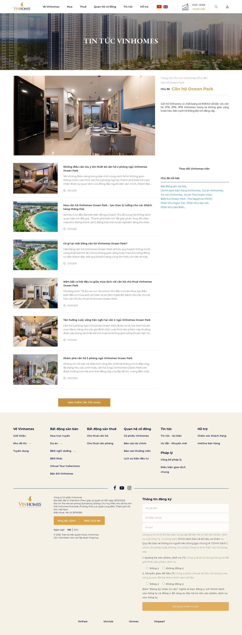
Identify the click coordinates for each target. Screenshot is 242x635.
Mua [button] (69, 6)
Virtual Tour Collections (65, 465)
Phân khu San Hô (197, 202)
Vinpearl (159, 621)
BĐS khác (56, 458)
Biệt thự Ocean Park (173, 198)
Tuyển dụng (21, 450)
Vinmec (134, 621)
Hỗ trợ (144, 6)
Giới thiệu (19, 435)
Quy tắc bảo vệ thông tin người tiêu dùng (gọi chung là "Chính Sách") (185, 543)
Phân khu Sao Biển (172, 207)
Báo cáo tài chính (135, 443)
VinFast (83, 621)
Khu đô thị (20, 443)
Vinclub (108, 621)
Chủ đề (165, 88)
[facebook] (114, 488)
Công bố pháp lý (171, 459)
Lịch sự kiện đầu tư (136, 458)
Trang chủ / (168, 77)
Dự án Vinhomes (212, 190)
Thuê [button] (83, 6)
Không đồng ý (174, 568)
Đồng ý (154, 568)
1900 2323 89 (92, 520)
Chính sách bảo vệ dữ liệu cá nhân (199, 538)
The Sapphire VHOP (199, 198)
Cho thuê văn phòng (100, 443)
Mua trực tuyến (60, 435)
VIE (69, 529)
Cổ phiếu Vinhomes (136, 435)
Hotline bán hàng (209, 443)
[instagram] (129, 488)
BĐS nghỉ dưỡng (60, 450)
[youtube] (121, 488)
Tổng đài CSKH (66, 520)
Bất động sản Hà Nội (173, 186)
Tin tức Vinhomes (171, 194)
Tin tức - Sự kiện (171, 435)
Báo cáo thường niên (137, 450)
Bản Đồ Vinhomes (61, 473)
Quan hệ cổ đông (105, 6)
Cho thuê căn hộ (97, 435)
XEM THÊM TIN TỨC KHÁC (84, 402)
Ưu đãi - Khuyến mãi (174, 443)
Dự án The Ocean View (198, 194)
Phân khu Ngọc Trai (173, 202)
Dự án (54, 443)
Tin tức (128, 6)
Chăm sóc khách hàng (212, 435)
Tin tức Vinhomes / (186, 77)
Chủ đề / (202, 77)
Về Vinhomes (51, 6)
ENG (76, 529)
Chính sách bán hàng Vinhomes (180, 190)
